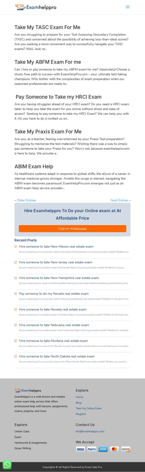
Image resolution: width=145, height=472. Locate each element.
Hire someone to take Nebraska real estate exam (54, 325)
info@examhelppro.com (90, 431)
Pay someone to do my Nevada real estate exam (54, 294)
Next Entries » (120, 200)
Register (81, 414)
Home (79, 397)
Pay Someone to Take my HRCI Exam (58, 97)
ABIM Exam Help (33, 166)
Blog (79, 403)
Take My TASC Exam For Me (47, 27)
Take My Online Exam (89, 408)
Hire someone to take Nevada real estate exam (52, 309)
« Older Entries (25, 200)
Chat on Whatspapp (72, 229)
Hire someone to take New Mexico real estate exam (56, 246)
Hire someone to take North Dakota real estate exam (57, 356)
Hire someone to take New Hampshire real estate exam (59, 278)
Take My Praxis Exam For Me (48, 132)
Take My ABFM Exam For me (47, 62)
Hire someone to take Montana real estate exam (53, 341)
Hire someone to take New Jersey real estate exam (55, 262)
